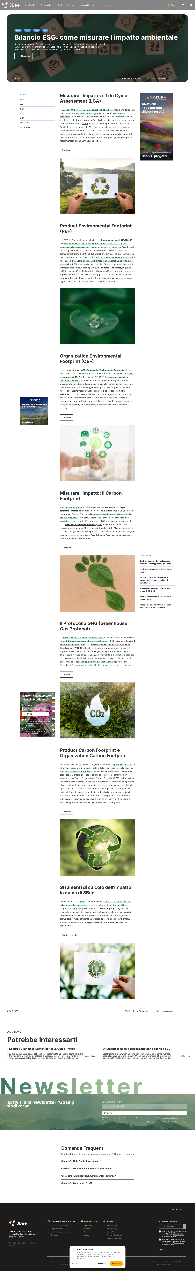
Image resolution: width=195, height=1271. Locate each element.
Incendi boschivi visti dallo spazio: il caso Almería (155, 597)
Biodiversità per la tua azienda (62, 1232)
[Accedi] (183, 5)
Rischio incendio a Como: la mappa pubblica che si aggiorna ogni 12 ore (155, 562)
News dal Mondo (87, 5)
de (177, 1210)
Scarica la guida (69, 935)
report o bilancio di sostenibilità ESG (105, 922)
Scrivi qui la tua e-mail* (32, 705)
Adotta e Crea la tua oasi (60, 1225)
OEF (22, 109)
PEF (21, 104)
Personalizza (76, 1263)
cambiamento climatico (109, 268)
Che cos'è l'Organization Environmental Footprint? (88, 1176)
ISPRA (85, 123)
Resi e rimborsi (112, 1225)
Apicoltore (88, 1225)
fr (181, 1210)
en (173, 1210)
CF (21, 113)
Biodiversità (30, 5)
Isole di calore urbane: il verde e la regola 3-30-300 (155, 589)
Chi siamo (54, 1235)
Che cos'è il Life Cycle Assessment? (81, 1161)
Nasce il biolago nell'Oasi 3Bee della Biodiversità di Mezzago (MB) (155, 606)
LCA (22, 100)
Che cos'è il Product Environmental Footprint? (86, 1168)
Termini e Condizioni (114, 1235)
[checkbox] (23, 720)
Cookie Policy (112, 1232)
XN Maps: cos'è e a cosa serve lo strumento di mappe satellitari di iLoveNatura (154, 580)
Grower (87, 1229)
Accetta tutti (116, 1263)
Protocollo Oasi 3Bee (114, 1238)
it (169, 1210)
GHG (22, 118)
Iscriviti (28, 713)
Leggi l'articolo (23, 56)
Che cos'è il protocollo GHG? (76, 1183)
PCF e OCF (24, 123)
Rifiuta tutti (102, 1263)
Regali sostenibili (57, 1229)
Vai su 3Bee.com (107, 5)
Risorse (70, 5)
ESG (60, 5)
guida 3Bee (25, 127)
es (185, 1210)
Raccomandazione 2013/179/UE (116, 240)
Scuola (86, 1235)
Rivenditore (88, 1232)
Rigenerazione (47, 5)
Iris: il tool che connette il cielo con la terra (156, 570)
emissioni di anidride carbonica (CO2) (83, 524)
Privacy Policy (112, 1229)
